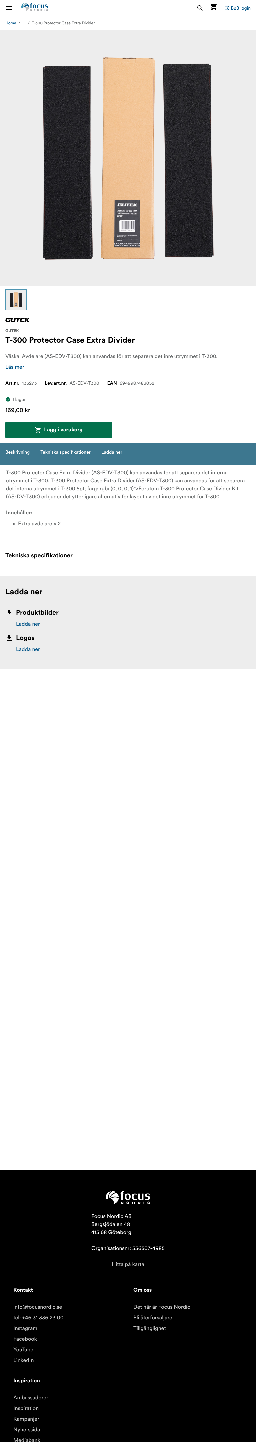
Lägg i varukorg (63, 430)
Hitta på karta (128, 1264)
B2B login (241, 8)
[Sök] (200, 8)
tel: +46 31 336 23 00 (38, 1317)
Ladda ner (28, 624)
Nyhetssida (26, 1429)
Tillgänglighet (149, 1328)
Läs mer (14, 367)
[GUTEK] (17, 320)
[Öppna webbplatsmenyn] (13, 8)
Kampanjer (26, 1419)
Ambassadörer (30, 1397)
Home (10, 23)
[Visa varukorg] (213, 8)
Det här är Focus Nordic (161, 1307)
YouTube (23, 1349)
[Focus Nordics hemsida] (34, 8)
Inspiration (26, 1408)
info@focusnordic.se (37, 1307)
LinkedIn (23, 1360)
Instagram (25, 1328)
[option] (16, 299)
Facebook (25, 1339)
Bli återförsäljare (152, 1317)
